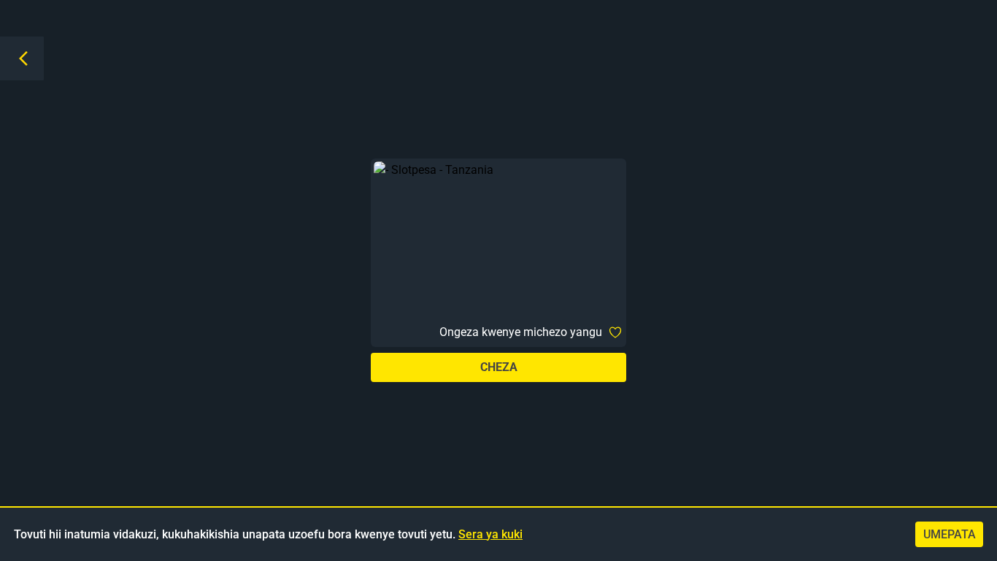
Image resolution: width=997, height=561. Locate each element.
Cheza (498, 367)
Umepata (949, 534)
